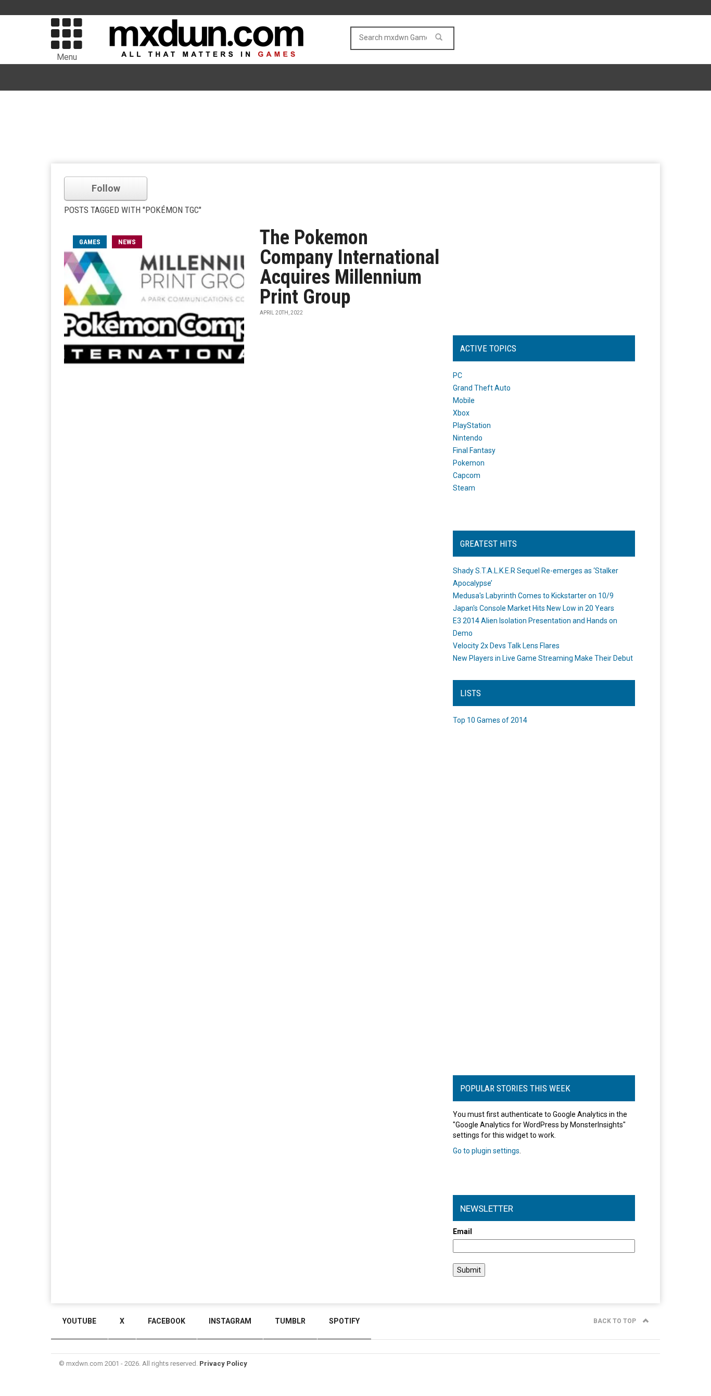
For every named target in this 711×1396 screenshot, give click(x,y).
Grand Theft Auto (482, 388)
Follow (106, 188)
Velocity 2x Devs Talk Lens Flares (506, 646)
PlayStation (472, 425)
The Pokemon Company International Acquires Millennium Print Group (349, 267)
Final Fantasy (474, 450)
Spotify (344, 1321)
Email (462, 1231)
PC (457, 375)
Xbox (461, 413)
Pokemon (469, 463)
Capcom (466, 475)
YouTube (79, 1321)
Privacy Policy (223, 1363)
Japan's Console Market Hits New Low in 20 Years (533, 608)
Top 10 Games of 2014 (490, 720)
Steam (464, 488)
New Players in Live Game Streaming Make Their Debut (543, 658)
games (89, 242)
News (127, 242)
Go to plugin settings (486, 1151)
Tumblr (290, 1321)
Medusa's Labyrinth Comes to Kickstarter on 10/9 (533, 596)
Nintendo (468, 438)
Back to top (615, 1321)
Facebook (166, 1321)
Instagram (230, 1321)
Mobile (464, 400)
